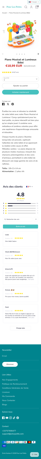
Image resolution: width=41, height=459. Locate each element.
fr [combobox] (30, 187)
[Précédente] (3, 54)
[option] (20, 34)
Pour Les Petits (14, 7)
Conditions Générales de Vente (15, 388)
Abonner (10, 364)
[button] (10, 72)
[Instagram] (10, 418)
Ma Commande (8, 396)
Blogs (4, 404)
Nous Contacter (8, 400)
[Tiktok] (14, 418)
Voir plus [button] (31, 279)
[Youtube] (7, 418)
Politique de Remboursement (14, 384)
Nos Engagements (10, 380)
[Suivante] (38, 54)
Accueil (4, 13)
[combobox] (36, 219)
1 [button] (16, 54)
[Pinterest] (17, 418)
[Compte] (31, 6)
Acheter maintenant (20, 92)
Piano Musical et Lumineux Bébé (19, 13)
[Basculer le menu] (3, 7)
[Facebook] (3, 418)
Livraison (6, 392)
